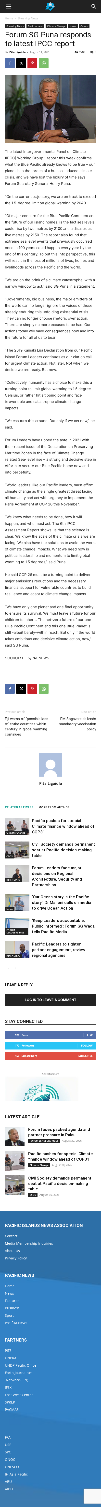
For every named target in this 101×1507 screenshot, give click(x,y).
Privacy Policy (16, 1258)
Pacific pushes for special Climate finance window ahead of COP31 (63, 826)
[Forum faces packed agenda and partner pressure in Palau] (15, 1136)
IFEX (8, 1387)
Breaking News (28, 18)
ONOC (10, 1459)
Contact (11, 1236)
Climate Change (56, 26)
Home (9, 18)
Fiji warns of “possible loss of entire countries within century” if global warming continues (26, 727)
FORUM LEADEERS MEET (16, 931)
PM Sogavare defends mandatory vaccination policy (77, 724)
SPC (8, 1452)
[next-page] (16, 968)
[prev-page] (8, 968)
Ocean (84, 26)
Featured (12, 1300)
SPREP (10, 1402)
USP (8, 1444)
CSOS (9, 856)
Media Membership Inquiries (29, 1243)
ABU (8, 1481)
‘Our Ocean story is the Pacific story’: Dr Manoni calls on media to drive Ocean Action (61, 902)
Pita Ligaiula (17, 52)
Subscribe (85, 1056)
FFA (8, 1437)
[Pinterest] (32, 63)
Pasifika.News (16, 1322)
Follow (87, 1045)
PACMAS (12, 1409)
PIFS (8, 1350)
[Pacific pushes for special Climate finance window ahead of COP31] (17, 826)
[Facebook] (10, 63)
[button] (8, 6)
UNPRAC (12, 1358)
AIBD (9, 1489)
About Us (12, 1250)
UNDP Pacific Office (20, 1365)
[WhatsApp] (44, 63)
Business (12, 1308)
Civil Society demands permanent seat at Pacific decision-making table (63, 850)
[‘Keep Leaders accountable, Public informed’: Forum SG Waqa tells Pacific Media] (17, 926)
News (73, 26)
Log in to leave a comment (50, 1000)
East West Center (19, 1394)
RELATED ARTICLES (19, 807)
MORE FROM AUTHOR (54, 807)
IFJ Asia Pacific (16, 1474)
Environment (35, 26)
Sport (9, 1315)
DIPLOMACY (13, 880)
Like (90, 1035)
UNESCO (12, 1466)
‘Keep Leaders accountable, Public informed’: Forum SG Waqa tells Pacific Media (63, 926)
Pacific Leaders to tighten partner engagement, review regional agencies (58, 950)
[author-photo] (50, 776)
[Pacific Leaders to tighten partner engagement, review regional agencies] (17, 949)
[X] (21, 63)
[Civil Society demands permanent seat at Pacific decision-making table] (17, 850)
